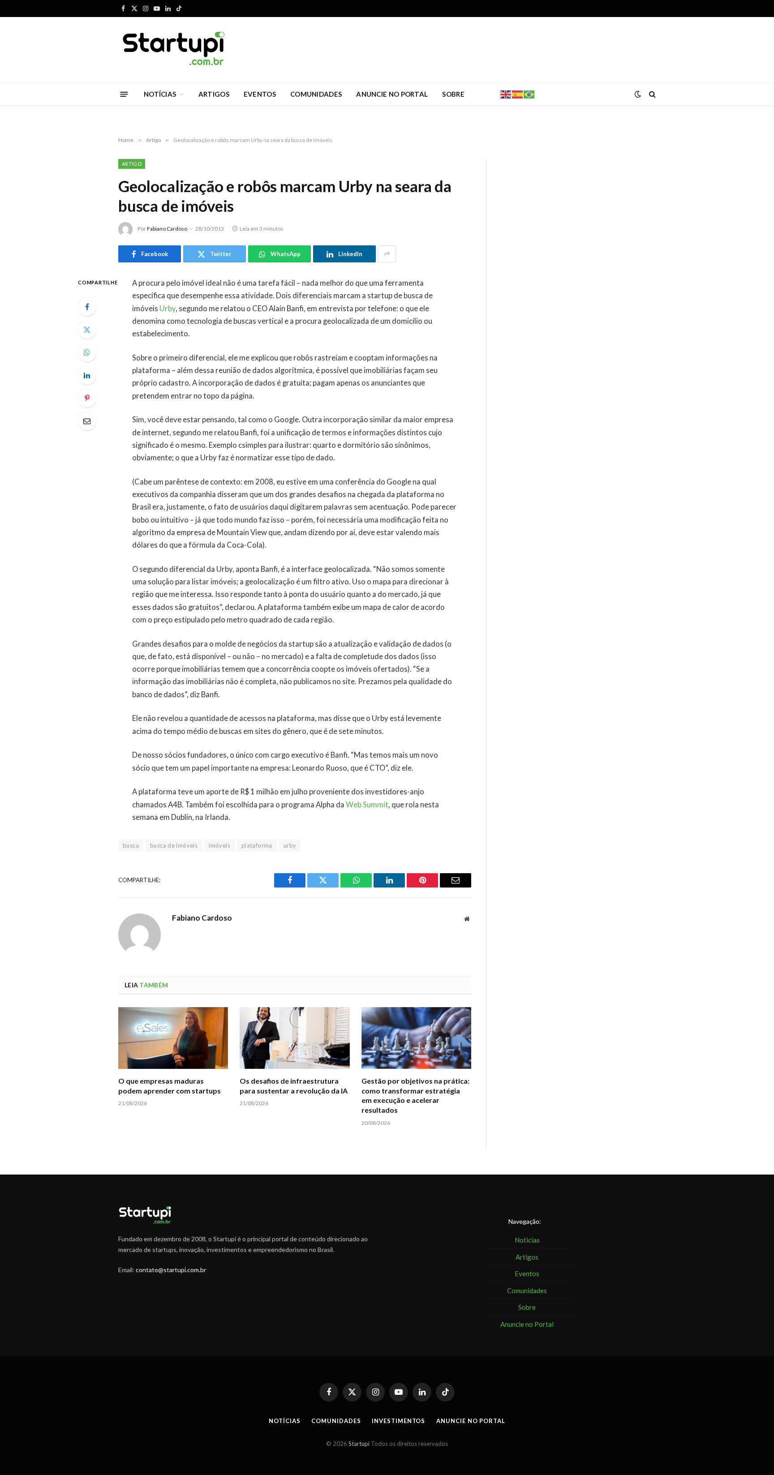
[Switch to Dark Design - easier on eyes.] (637, 94)
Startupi (359, 1443)
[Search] (651, 94)
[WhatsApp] (87, 352)
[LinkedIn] (87, 375)
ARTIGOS (213, 94)
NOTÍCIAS (160, 94)
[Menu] (124, 93)
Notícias (284, 1420)
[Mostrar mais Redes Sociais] (387, 253)
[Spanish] (518, 93)
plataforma (256, 845)
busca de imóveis (174, 845)
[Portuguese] (529, 93)
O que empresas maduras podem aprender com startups (169, 1085)
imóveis (219, 845)
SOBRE (453, 94)
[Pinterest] (87, 398)
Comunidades (336, 1420)
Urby (167, 308)
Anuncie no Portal (470, 1420)
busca (131, 845)
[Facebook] (87, 307)
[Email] (87, 421)
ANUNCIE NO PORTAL (392, 94)
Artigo (132, 164)
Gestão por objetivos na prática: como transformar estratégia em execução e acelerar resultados (415, 1095)
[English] (506, 93)
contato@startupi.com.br (171, 1269)
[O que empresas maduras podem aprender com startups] (173, 1038)
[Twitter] (87, 330)
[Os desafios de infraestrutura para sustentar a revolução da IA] (294, 1038)
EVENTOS (260, 94)
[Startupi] (174, 50)
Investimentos (398, 1420)
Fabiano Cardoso (167, 228)
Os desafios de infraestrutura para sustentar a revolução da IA (294, 1085)
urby (290, 845)
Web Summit (367, 804)
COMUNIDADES (316, 94)
